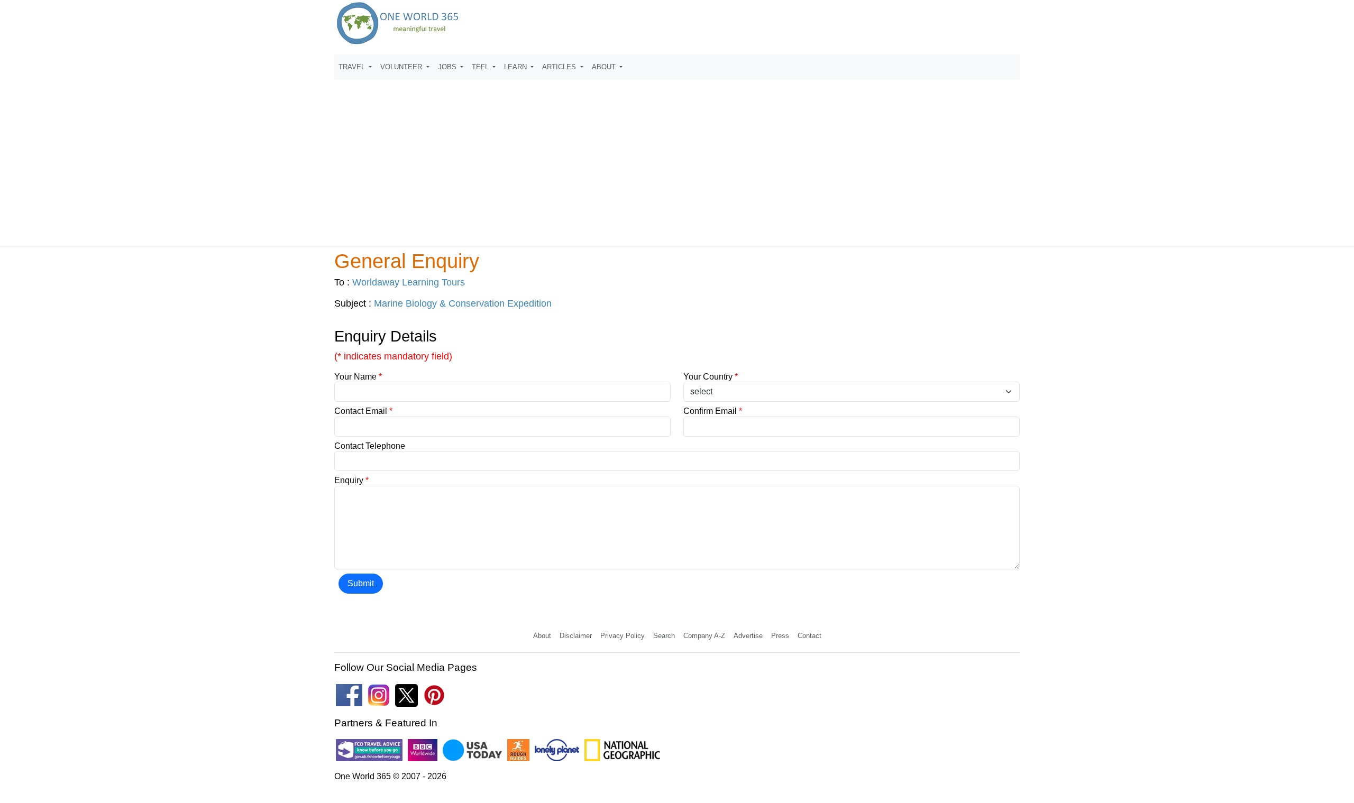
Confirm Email (712, 411)
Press (780, 636)
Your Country (710, 376)
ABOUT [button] (605, 67)
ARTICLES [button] (560, 67)
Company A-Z (704, 636)
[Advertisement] (677, 158)
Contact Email (363, 411)
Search (664, 636)
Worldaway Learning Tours (408, 282)
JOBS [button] (448, 67)
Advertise (748, 636)
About (542, 636)
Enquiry (351, 480)
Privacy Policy (622, 636)
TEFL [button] (481, 67)
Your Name (358, 376)
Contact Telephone (369, 445)
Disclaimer (576, 636)
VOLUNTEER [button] (402, 67)
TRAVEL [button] (352, 67)
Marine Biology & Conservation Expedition (463, 303)
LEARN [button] (516, 67)
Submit (360, 583)
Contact (809, 636)
